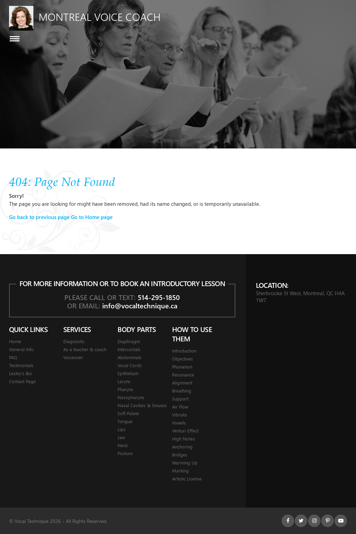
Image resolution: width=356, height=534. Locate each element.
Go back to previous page (39, 216)
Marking (180, 471)
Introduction (184, 351)
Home (15, 341)
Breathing (181, 391)
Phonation (182, 367)
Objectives (182, 359)
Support (180, 399)
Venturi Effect (185, 431)
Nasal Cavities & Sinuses (142, 405)
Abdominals (129, 357)
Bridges (179, 455)
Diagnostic (73, 341)
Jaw (121, 437)
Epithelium (128, 373)
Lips (122, 429)
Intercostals (129, 349)
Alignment (182, 383)
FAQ (13, 357)
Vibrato (179, 415)
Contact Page (22, 381)
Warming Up (184, 463)
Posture (125, 453)
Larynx (124, 381)
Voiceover (73, 357)
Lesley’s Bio (20, 373)
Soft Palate (128, 413)
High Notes (183, 439)
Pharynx (125, 389)
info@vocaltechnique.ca (139, 305)
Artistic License (187, 479)
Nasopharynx (131, 397)
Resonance (183, 375)
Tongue (125, 421)
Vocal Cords (130, 365)
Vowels (179, 423)
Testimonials (21, 365)
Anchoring (182, 447)
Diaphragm (129, 341)
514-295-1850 (159, 297)
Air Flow (180, 407)
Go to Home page (92, 216)
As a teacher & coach (84, 349)
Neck (123, 445)
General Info (21, 349)
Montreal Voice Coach (100, 17)
